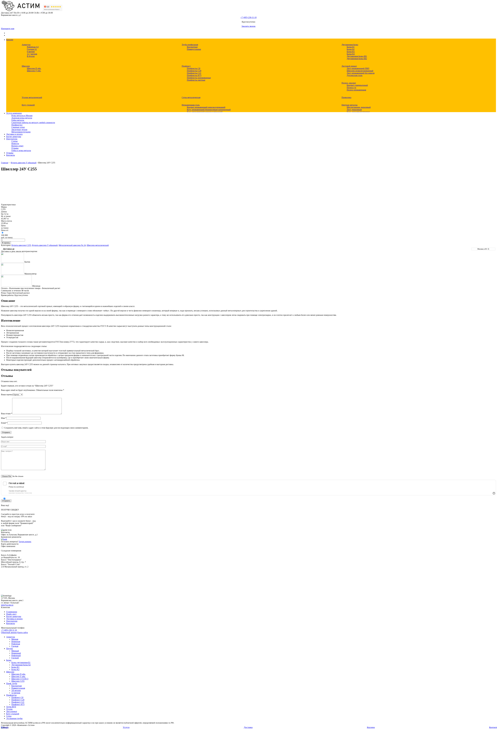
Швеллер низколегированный (360, 71)
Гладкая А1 (32, 49)
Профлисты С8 (193, 68)
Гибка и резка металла (21, 150)
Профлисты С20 (194, 71)
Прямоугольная (18, 688)
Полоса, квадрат (349, 83)
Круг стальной (28, 105)
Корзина (371, 727)
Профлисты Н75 (194, 75)
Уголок (9, 709)
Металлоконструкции (21, 132)
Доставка (248, 727)
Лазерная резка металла (21, 118)
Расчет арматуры (13, 136)
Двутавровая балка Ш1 (357, 56)
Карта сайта (22, 632)
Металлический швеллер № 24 (72, 245)
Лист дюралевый (354, 109)
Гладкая (14, 646)
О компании (11, 612)
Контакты (10, 155)
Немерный (16, 653)
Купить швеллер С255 (21, 245)
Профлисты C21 (194, 73)
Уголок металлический (32, 97)
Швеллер (26, 66)
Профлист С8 (17, 697)
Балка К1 (351, 51)
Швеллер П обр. (34, 68)
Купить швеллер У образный (23, 163)
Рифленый (16, 655)
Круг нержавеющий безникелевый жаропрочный (209, 109)
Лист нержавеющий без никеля (360, 73)
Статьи (14, 141)
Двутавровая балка (350, 44)
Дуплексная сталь (354, 75)
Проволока (346, 97)
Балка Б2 (351, 49)
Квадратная (16, 686)
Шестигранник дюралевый (359, 107)
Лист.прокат (11, 711)
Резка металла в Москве (21, 115)
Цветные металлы (349, 105)
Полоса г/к (351, 87)
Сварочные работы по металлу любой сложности (33, 122)
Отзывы (15, 148)
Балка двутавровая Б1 (20, 662)
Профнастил (16, 125)
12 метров (15, 693)
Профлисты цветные (196, 80)
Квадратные (192, 47)
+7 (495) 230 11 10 (9, 630)
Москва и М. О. (483, 249)
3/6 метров (16, 690)
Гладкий (15, 658)
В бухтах (31, 56)
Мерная (14, 639)
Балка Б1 (351, 47)
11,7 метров (32, 54)
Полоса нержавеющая (356, 90)
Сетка (8, 716)
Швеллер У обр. (34, 71)
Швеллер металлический (98, 245)
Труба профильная (190, 44)
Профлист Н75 (17, 704)
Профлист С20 (17, 700)
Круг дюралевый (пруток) (358, 112)
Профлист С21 (17, 702)
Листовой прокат (349, 66)
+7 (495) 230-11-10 (248, 17)
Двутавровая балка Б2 (21, 665)
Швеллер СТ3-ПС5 (19, 679)
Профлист (186, 66)
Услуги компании (14, 113)
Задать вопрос (25, 541)
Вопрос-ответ (17, 146)
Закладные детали (19, 129)
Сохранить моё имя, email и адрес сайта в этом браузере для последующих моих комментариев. (46, 428)
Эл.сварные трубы (14, 718)
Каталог (9, 40)
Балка (8, 660)
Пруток (9, 648)
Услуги (126, 727)
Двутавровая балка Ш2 (357, 58)
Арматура (26, 44)
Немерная (15, 641)
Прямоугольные (194, 49)
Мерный (15, 651)
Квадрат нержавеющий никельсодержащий (206, 107)
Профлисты (11, 695)
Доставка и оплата (14, 134)
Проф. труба (11, 683)
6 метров (31, 51)
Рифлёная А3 (33, 47)
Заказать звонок (248, 26)
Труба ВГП (11, 707)
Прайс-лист (11, 614)
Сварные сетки (18, 127)
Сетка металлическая (191, 97)
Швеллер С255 (17, 681)
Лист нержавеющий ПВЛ (358, 68)
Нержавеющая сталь (191, 105)
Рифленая (15, 644)
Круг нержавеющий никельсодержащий (204, 112)
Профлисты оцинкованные (199, 78)
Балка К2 (351, 54)
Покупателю (11, 139)
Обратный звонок (9, 632)
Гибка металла (17, 120)
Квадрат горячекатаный (357, 85)
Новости (15, 143)
